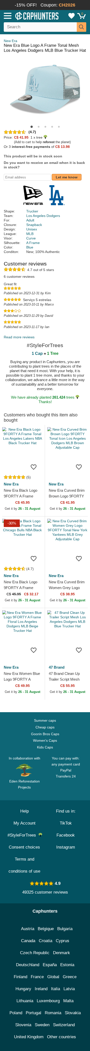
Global (53, 976)
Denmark (61, 952)
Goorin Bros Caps (45, 734)
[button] (31, 127)
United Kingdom (29, 1036)
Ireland (41, 988)
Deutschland (27, 964)
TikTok (66, 823)
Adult (30, 220)
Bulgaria (64, 928)
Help (24, 811)
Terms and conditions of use (24, 865)
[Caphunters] (26, 15)
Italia (55, 988)
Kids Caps (45, 747)
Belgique (46, 928)
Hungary (23, 988)
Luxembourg (48, 1000)
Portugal (33, 1012)
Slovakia (73, 1012)
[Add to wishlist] (33, 466)
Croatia (45, 940)
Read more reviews (19, 337)
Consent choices (24, 847)
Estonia (67, 964)
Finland (20, 976)
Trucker (32, 211)
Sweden (42, 1024)
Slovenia (23, 1024)
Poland (16, 1012)
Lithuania (24, 1000)
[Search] (81, 27)
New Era (10, 41)
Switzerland (64, 1024)
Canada (28, 940)
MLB (30, 234)
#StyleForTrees (23, 835)
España (50, 964)
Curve (31, 238)
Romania (53, 1012)
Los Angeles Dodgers (43, 216)
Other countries (61, 1036)
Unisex (31, 229)
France (37, 976)
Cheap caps (45, 727)
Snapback (34, 225)
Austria (27, 928)
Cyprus (62, 940)
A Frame (33, 243)
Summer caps (45, 720)
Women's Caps (45, 740)
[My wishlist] (71, 15)
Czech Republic (35, 952)
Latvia (69, 988)
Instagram (65, 847)
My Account (25, 823)
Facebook (65, 835)
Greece (69, 976)
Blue (29, 247)
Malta (68, 1000)
